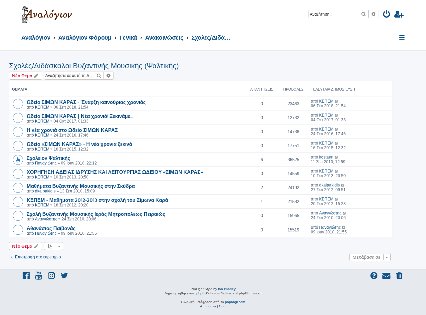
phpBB (201, 293)
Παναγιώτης (46, 163)
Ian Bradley (227, 289)
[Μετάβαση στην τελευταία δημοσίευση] (336, 101)
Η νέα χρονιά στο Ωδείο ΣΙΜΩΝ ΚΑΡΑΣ (72, 130)
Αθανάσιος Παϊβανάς (51, 228)
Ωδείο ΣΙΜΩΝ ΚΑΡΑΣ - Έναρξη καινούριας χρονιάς (86, 102)
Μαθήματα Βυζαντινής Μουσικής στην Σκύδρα (81, 186)
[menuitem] (387, 15)
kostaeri (326, 157)
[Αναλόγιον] (46, 13)
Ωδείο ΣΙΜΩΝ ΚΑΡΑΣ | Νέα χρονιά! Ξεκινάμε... (80, 116)
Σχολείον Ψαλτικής (48, 158)
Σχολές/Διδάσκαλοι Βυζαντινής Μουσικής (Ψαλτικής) (94, 66)
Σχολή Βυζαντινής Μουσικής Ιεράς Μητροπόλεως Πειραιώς (96, 214)
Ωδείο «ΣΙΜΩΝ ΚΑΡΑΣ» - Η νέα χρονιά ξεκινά (79, 144)
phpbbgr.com (235, 302)
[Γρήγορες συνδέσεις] (402, 38)
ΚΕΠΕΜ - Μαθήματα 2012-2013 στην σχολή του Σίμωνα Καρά (97, 200)
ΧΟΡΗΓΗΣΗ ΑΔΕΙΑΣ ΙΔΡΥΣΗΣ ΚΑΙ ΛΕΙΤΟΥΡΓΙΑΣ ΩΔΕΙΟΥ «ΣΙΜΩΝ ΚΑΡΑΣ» (115, 172)
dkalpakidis (45, 191)
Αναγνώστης (46, 219)
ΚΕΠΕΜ (42, 107)
